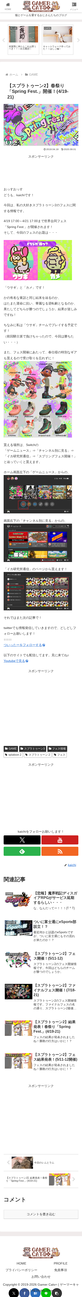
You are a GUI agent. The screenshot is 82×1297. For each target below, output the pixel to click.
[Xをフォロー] (22, 839)
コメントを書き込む (41, 1214)
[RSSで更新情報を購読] (59, 851)
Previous (3, 40)
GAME (13, 748)
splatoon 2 (14, 754)
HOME (21, 1263)
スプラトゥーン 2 (39, 754)
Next (78, 40)
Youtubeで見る (14, 661)
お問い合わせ (41, 1276)
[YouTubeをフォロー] (59, 839)
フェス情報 (59, 748)
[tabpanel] (23, 40)
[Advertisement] (41, 170)
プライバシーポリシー (21, 1270)
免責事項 (60, 1270)
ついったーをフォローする (23, 645)
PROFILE (60, 1263)
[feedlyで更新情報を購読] (22, 851)
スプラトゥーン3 (34, 748)
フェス (61, 754)
